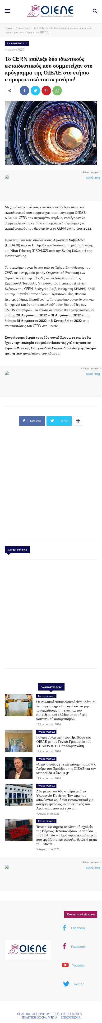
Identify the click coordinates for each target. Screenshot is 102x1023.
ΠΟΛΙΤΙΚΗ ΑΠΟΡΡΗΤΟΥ (33, 1014)
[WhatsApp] (57, 90)
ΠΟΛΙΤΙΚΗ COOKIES (67, 1014)
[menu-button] (7, 11)
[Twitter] (35, 90)
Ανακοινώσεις (23, 28)
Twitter (78, 984)
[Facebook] (24, 90)
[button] (95, 11)
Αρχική (9, 28)
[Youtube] (65, 965)
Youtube (78, 965)
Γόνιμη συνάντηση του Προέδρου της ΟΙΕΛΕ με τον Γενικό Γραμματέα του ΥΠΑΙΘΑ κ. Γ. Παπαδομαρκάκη (63, 741)
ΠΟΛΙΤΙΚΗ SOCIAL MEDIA (39, 1017)
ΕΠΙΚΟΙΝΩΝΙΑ (70, 1017)
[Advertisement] (51, 485)
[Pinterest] (46, 90)
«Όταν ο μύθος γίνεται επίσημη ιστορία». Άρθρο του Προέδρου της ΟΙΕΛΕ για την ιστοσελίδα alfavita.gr (66, 768)
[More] (78, 421)
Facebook (78, 928)
